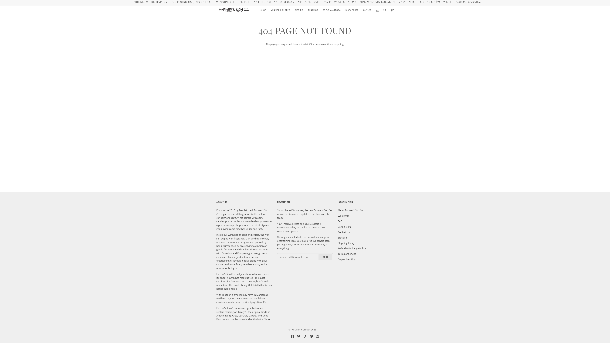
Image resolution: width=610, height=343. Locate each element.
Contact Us (344, 232)
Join (325, 257)
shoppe (243, 234)
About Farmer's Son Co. (350, 210)
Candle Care (344, 226)
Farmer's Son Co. (300, 330)
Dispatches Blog (346, 259)
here (317, 44)
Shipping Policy (346, 243)
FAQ (340, 221)
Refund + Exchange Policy (352, 248)
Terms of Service (347, 253)
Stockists (342, 237)
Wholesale (343, 215)
